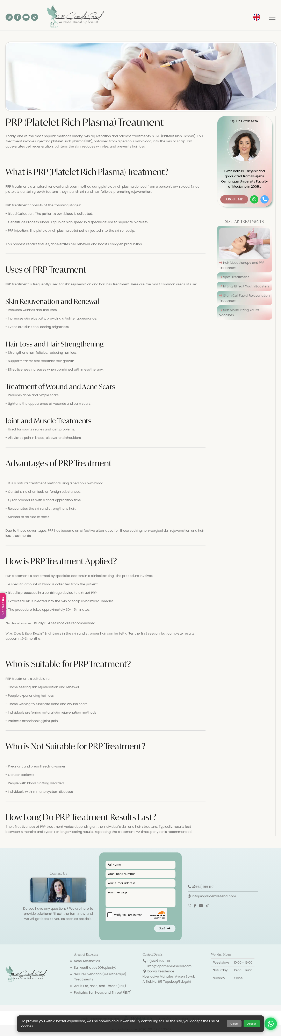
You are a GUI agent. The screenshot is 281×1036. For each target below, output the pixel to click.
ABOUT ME (234, 199)
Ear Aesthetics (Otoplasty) (95, 967)
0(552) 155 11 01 (202, 886)
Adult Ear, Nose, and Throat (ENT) (100, 986)
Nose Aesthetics (87, 961)
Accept (251, 1023)
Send (163, 928)
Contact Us (3, 606)
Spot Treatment (235, 277)
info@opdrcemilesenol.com (213, 896)
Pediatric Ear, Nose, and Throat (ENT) (102, 992)
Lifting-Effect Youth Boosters (245, 286)
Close (234, 1023)
